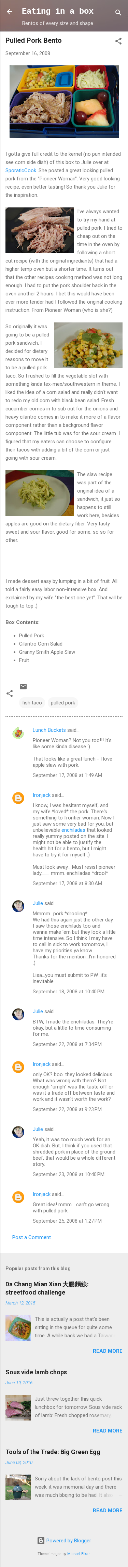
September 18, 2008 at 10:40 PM (68, 992)
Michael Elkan (78, 1554)
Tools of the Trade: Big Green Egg (52, 1451)
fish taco (32, 703)
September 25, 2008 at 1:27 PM (67, 1221)
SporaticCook (20, 170)
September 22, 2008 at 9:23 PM (67, 1109)
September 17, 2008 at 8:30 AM (67, 883)
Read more (108, 1351)
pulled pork (63, 703)
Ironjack (42, 795)
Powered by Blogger (68, 1541)
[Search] (118, 13)
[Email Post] (23, 689)
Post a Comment (31, 1237)
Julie (38, 903)
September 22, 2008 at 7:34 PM (67, 1044)
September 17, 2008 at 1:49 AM (67, 775)
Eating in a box (58, 11)
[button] (118, 42)
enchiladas (74, 830)
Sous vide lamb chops (36, 1372)
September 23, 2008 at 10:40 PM (68, 1174)
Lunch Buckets (49, 730)
